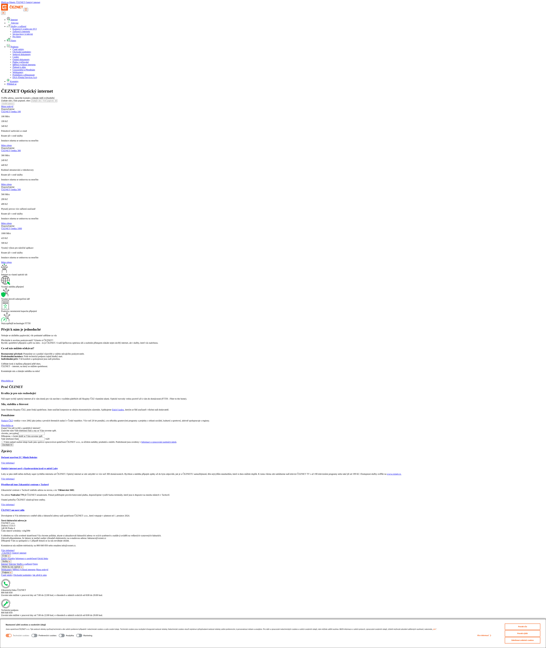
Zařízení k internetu (21, 31)
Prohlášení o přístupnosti (24, 75)
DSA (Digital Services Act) (25, 77)
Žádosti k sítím (19, 67)
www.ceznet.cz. (394, 474)
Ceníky (16, 57)
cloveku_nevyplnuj (9, 433)
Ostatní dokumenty (21, 59)
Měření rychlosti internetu (24, 64)
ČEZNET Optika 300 (11, 150)
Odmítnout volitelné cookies (522, 640)
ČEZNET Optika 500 (11, 189)
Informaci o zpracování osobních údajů (158, 442)
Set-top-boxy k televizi (23, 34)
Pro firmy (17, 36)
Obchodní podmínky (22, 52)
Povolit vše (522, 627)
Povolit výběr (522, 633)
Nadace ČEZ (7, 420)
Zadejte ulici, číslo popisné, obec (15, 100)
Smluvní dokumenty (22, 54)
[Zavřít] (3, 13)
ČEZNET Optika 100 (11, 111)
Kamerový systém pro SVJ (25, 29)
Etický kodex (118, 409)
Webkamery (18, 72)
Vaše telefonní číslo (9, 439)
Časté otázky (18, 49)
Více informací (483, 635)
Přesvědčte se (7, 381)
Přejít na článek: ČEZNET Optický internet (20, 2)
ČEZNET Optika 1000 (11, 228)
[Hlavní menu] (26, 9)
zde (434, 629)
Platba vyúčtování (21, 62)
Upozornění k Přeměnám (24, 70)
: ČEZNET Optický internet (13, 553)
